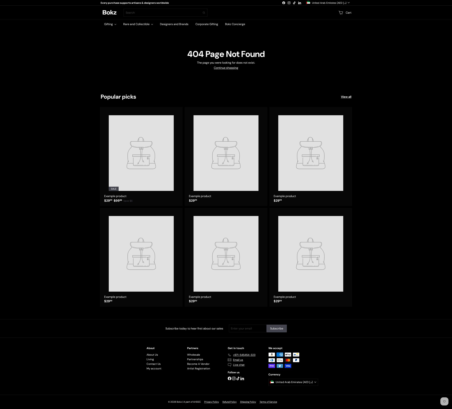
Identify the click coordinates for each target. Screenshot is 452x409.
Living (150, 359)
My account (154, 368)
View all (346, 96)
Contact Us (154, 364)
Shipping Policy (248, 401)
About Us (152, 355)
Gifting (109, 24)
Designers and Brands (174, 24)
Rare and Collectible (136, 24)
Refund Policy (229, 401)
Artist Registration (198, 368)
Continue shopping (226, 68)
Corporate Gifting (206, 24)
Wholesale (193, 355)
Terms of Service (268, 401)
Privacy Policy (211, 401)
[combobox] (165, 13)
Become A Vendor (198, 364)
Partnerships (195, 359)
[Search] (203, 13)
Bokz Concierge (235, 24)
